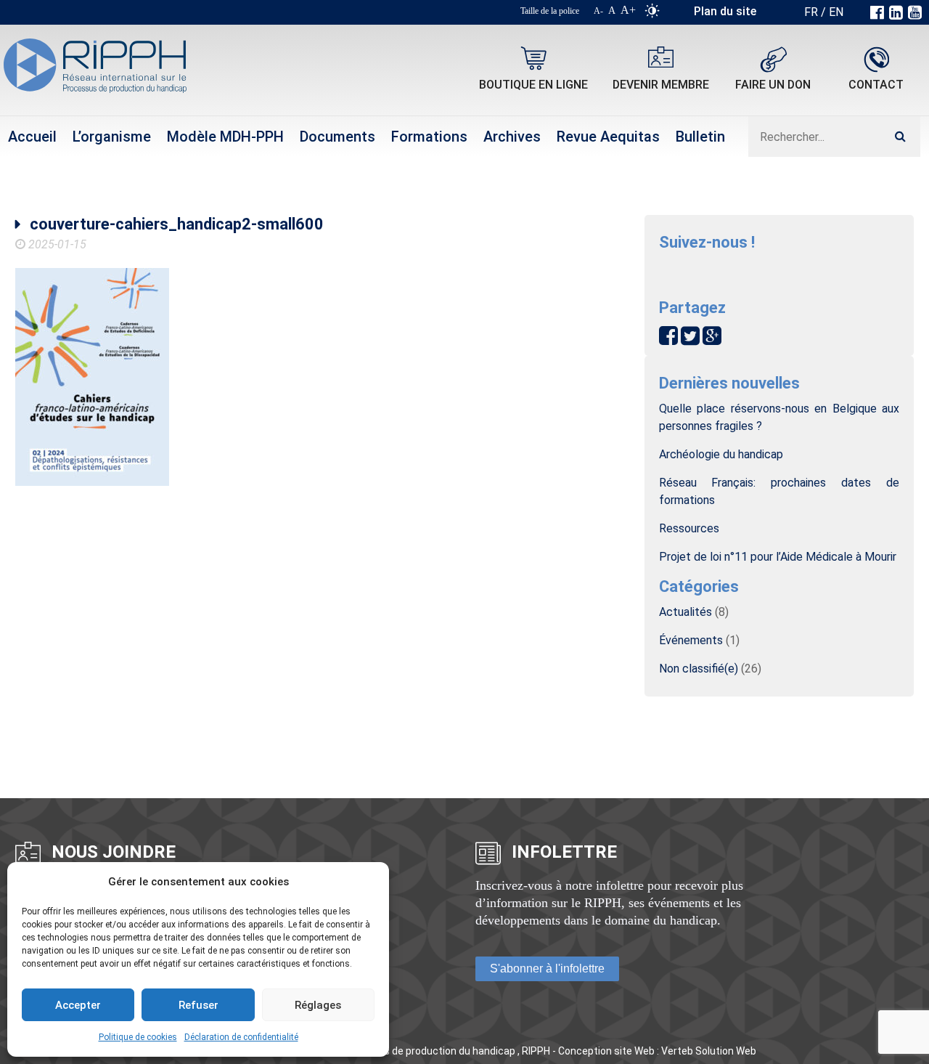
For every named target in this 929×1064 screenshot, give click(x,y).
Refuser (198, 1005)
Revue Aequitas (608, 136)
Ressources (689, 528)
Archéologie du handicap (721, 454)
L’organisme (112, 136)
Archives (512, 136)
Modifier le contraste (652, 14)
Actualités (685, 612)
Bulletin (700, 136)
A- (598, 11)
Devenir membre (661, 85)
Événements (691, 640)
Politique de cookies (138, 1037)
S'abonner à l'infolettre (547, 968)
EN (836, 12)
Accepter (78, 1005)
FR (811, 12)
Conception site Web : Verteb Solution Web (657, 1051)
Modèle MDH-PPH (225, 136)
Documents (337, 136)
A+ (628, 10)
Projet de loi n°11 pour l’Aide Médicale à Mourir (777, 557)
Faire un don (773, 85)
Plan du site (725, 11)
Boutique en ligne (533, 85)
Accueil (32, 136)
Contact (876, 85)
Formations (429, 136)
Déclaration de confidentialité (241, 1037)
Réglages (318, 1005)
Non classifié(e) (698, 668)
